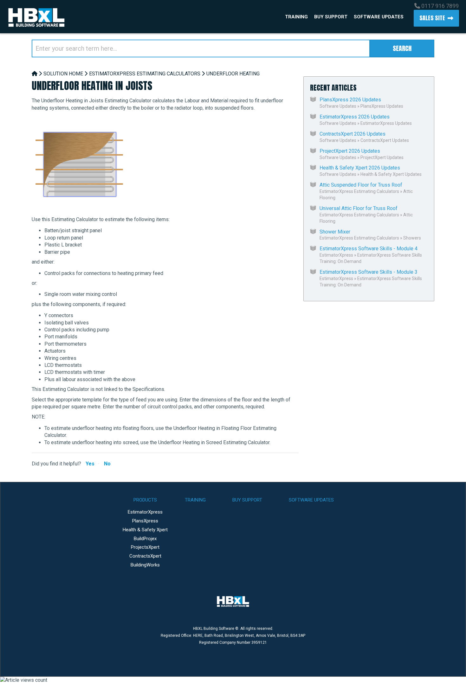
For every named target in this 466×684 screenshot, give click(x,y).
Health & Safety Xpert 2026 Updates (360, 168)
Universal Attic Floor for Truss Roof (359, 208)
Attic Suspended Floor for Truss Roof (361, 185)
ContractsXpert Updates (384, 140)
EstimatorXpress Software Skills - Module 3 (368, 272)
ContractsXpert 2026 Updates (352, 134)
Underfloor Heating (233, 74)
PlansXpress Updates (381, 106)
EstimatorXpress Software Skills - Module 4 (368, 249)
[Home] (34, 74)
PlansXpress (145, 521)
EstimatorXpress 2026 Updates (355, 117)
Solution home (63, 74)
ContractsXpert (145, 556)
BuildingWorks (145, 565)
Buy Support (330, 17)
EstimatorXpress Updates (386, 123)
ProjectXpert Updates (382, 157)
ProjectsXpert (145, 547)
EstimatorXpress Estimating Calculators (144, 74)
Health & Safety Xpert (145, 530)
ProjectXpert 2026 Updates (350, 151)
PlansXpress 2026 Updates (350, 100)
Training (296, 17)
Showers (412, 237)
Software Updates (379, 17)
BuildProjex (145, 538)
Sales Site (432, 18)
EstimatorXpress (336, 255)
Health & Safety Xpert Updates (391, 174)
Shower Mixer (335, 232)
